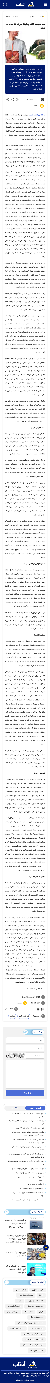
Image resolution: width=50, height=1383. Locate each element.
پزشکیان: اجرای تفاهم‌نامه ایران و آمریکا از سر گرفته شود (26, 1194)
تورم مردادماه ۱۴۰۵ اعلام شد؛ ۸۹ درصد (30, 1128)
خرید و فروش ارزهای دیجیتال (33, 1345)
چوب (19, 1300)
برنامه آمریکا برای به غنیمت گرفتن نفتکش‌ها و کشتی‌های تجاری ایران (15, 1223)
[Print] (37, 1008)
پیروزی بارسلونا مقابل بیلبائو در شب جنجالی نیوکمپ (28, 1115)
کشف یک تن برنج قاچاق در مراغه (32, 1188)
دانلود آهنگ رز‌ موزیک (35, 1300)
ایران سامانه (19, 1380)
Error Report (35, 1003)
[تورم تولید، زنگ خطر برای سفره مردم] (36, 1253)
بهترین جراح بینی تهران (35, 1306)
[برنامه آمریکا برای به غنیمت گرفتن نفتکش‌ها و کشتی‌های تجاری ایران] (36, 1223)
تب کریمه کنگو (24, 1016)
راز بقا (41, 1295)
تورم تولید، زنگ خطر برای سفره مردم (16, 1254)
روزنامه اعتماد (32, 989)
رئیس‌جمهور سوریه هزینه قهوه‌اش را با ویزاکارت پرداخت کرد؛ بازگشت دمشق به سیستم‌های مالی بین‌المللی (15, 1239)
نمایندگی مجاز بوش (26, 1295)
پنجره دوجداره (20, 1289)
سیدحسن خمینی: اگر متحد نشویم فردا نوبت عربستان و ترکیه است (27, 1141)
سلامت (40, 16)
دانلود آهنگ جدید (14, 1306)
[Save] (42, 1009)
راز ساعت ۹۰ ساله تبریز (36, 1184)
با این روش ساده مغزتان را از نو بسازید (30, 1172)
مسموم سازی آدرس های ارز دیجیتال (30, 1323)
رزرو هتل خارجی (12, 1312)
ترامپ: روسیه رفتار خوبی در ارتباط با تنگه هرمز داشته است (27, 1148)
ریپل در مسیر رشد (36, 1328)
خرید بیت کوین (37, 1289)
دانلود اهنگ (29, 1312)
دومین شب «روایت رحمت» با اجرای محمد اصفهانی (28, 1178)
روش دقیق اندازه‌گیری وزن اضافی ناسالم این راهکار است (26, 1163)
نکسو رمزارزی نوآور (36, 1317)
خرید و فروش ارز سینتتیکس (33, 1334)
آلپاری (41, 1312)
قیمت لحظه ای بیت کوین (34, 1339)
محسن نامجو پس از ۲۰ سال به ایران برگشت (27, 1200)
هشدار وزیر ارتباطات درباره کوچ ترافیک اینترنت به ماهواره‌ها (16, 1269)
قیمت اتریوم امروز (36, 1350)
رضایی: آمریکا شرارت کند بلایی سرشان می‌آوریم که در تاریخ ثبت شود (26, 1156)
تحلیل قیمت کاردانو (17, 1328)
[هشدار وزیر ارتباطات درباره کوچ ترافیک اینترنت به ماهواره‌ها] (36, 1269)
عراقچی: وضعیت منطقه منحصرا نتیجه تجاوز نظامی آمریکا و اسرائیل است (28, 1134)
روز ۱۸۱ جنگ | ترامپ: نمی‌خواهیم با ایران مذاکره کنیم (26, 1122)
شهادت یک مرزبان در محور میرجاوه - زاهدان (28, 1168)
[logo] (25, 4)
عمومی (32, 16)
